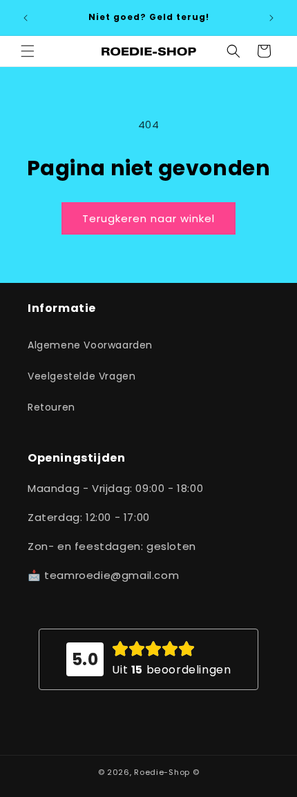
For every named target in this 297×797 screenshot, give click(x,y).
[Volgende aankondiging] (271, 18)
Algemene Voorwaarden (90, 345)
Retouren (51, 407)
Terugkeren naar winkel (148, 218)
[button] (27, 51)
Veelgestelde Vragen (81, 376)
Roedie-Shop (162, 772)
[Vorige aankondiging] (25, 18)
